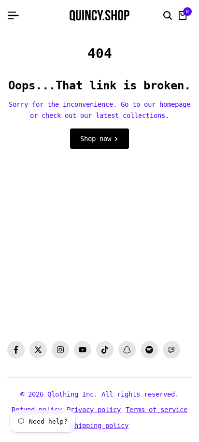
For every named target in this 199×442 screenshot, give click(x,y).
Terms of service (156, 409)
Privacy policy (94, 409)
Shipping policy (99, 425)
